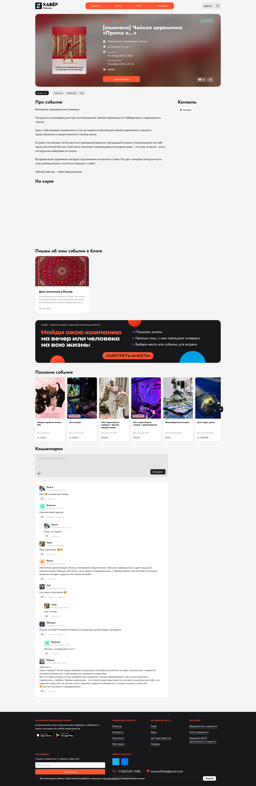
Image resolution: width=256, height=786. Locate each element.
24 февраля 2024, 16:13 (56, 588)
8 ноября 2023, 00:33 (55, 625)
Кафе (154, 726)
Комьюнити (162, 5)
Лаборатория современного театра (127, 41)
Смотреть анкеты (128, 355)
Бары (154, 732)
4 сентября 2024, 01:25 (60, 527)
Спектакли (118, 737)
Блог (139, 5)
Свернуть (60, 517)
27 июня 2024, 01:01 (55, 508)
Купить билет (121, 79)
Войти (208, 5)
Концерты (118, 732)
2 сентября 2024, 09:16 (56, 490)
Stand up (117, 726)
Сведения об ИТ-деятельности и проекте (202, 739)
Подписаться (70, 771)
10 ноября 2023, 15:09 (60, 645)
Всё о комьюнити (199, 732)
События (95, 5)
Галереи (155, 743)
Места (118, 5)
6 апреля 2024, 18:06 (55, 545)
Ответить (52, 499)
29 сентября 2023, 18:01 (56, 663)
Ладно (209, 778)
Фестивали (118, 743)
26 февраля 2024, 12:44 (56, 563)
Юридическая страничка (203, 726)
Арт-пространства (161, 737)
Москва (47, 8)
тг (116, 762)
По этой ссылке (110, 778)
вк (125, 762)
